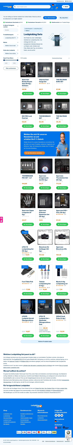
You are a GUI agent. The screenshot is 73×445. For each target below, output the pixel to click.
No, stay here (64, 17)
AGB (43, 441)
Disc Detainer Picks (49, 388)
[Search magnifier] (14, 6)
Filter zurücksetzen (11, 68)
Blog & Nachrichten (42, 415)
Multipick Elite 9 (25, 361)
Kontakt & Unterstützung (26, 413)
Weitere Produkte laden (45, 341)
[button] (28, 93)
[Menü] (71, 431)
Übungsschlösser (7, 418)
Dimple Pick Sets (39, 388)
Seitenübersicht (60, 441)
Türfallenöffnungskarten (9, 422)
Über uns (22, 416)
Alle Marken (6, 424)
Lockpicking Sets (38, 28)
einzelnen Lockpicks (45, 390)
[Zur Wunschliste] (52, 8)
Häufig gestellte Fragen (26, 418)
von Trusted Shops (61, 22)
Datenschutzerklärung (50, 441)
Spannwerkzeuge (57, 390)
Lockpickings (6, 416)
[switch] (68, 439)
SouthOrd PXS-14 (19, 359)
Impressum (67, 441)
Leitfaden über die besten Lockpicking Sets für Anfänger (37, 365)
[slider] (4, 60)
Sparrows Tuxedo (14, 361)
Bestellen (22, 424)
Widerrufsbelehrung (25, 422)
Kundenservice (60, 1)
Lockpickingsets (28, 28)
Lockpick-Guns (7, 420)
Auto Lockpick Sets (62, 388)
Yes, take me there (50, 17)
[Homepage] (7, 7)
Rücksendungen (24, 420)
